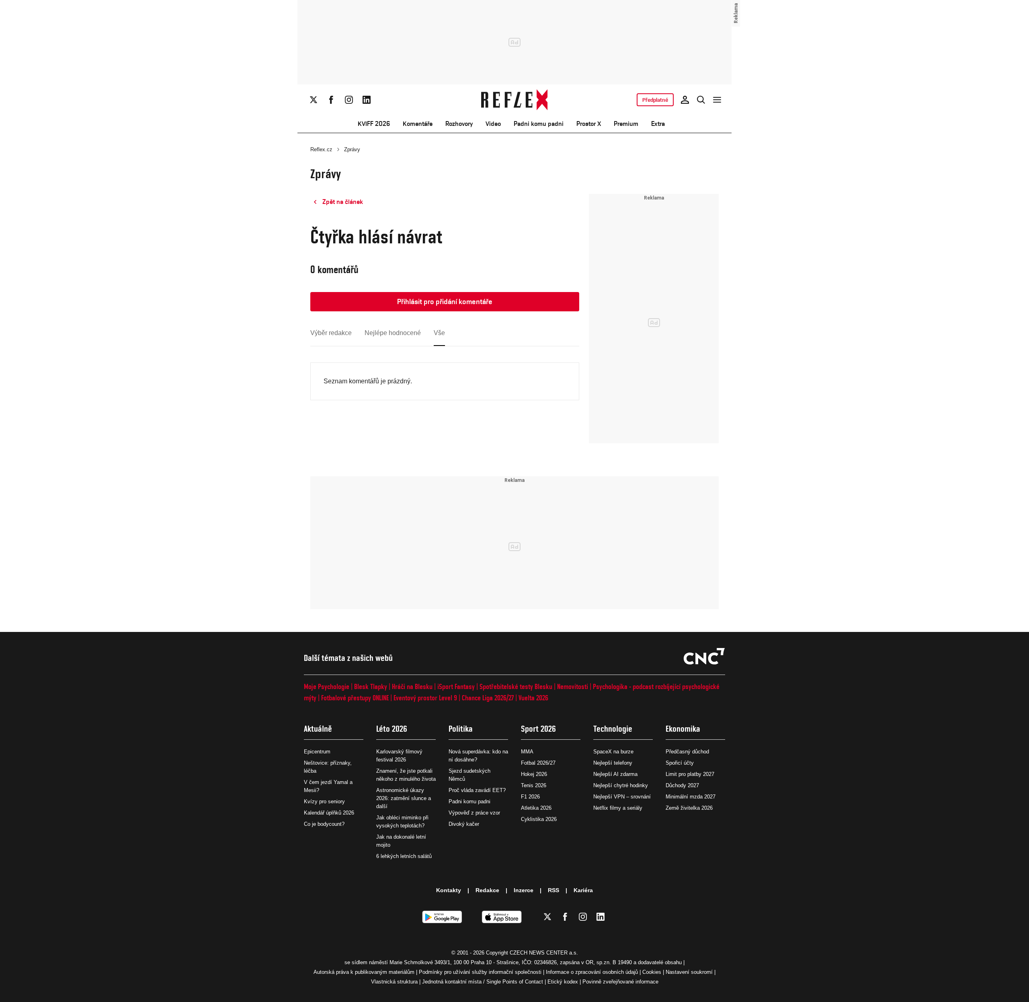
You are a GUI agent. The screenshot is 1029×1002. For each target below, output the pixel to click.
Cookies (651, 972)
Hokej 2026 (534, 774)
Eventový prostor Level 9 (425, 697)
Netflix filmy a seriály (617, 808)
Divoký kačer (464, 824)
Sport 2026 (538, 729)
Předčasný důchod (687, 752)
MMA (527, 752)
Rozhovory (459, 124)
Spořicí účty (680, 763)
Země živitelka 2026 (689, 808)
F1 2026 (530, 797)
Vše (439, 332)
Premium (626, 124)
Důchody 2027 (682, 785)
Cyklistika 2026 (539, 819)
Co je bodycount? (324, 824)
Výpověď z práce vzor (474, 813)
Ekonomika (683, 729)
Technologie (612, 729)
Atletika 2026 (536, 808)
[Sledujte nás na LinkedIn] (366, 99)
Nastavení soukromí (689, 972)
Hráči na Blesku (412, 686)
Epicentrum (317, 752)
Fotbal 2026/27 (538, 763)
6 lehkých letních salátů (404, 856)
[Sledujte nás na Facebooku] (331, 99)
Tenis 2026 (533, 785)
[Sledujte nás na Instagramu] (348, 99)
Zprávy (352, 149)
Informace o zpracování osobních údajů (592, 972)
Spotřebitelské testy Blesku (516, 686)
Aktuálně (318, 729)
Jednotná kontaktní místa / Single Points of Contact (482, 982)
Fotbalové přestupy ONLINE (355, 697)
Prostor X (588, 124)
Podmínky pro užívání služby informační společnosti (480, 972)
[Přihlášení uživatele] (685, 100)
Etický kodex (562, 982)
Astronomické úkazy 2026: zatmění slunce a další (403, 798)
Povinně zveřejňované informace (620, 982)
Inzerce (523, 890)
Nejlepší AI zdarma (615, 774)
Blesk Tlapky (370, 686)
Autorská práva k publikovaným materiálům (364, 972)
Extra (658, 124)
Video (493, 124)
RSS (553, 890)
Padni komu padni (539, 124)
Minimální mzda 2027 (690, 797)
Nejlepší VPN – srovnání (622, 797)
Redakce (487, 890)
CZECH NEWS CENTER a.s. (544, 953)
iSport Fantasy (456, 686)
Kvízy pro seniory (324, 801)
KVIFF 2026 (374, 124)
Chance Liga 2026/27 (488, 697)
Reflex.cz (321, 149)
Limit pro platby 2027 (690, 774)
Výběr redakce (331, 332)
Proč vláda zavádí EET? (477, 790)
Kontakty (448, 890)
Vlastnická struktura (394, 982)
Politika (461, 729)
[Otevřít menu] (717, 100)
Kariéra (583, 890)
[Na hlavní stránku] (514, 99)
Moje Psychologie (326, 686)
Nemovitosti (572, 686)
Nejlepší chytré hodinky (620, 785)
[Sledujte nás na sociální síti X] (313, 99)
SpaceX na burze (613, 752)
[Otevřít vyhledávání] (701, 100)
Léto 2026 (391, 729)
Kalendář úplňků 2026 (329, 813)
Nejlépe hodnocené (393, 332)
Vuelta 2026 (533, 697)
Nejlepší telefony (612, 763)
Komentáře (418, 124)
